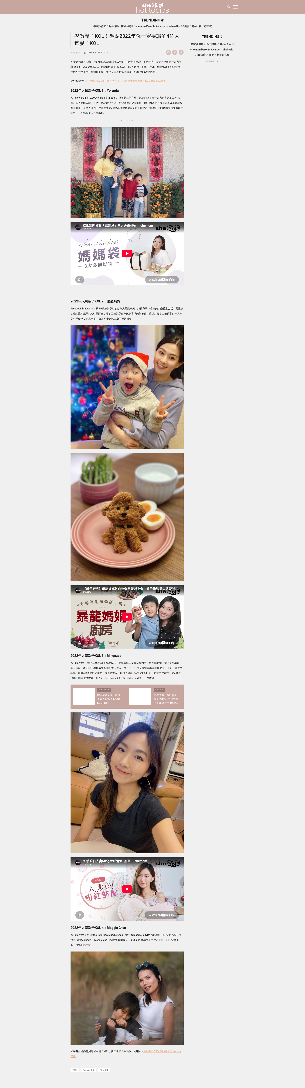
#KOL (74, 1070)
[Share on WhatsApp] (174, 52)
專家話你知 (99, 26)
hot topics (152, 10)
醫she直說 (127, 26)
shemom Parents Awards (150, 26)
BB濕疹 (185, 26)
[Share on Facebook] (168, 52)
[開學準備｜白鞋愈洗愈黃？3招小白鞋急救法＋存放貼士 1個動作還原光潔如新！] (140, 696)
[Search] (229, 7)
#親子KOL (103, 1070)
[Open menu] (235, 7)
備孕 (194, 26)
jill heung (90, 52)
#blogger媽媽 (88, 1070)
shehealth (173, 26)
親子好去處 (205, 26)
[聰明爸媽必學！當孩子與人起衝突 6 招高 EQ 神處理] (84, 696)
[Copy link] (181, 52)
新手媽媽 (113, 26)
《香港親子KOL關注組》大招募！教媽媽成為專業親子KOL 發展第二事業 (125, 80)
